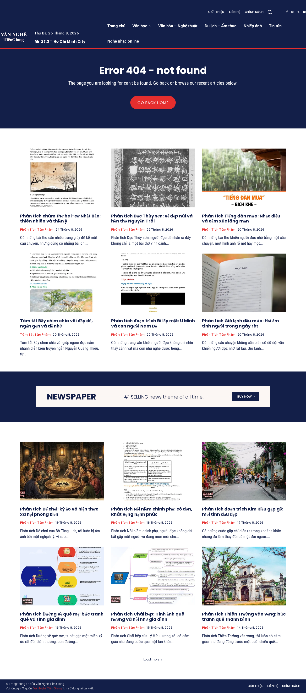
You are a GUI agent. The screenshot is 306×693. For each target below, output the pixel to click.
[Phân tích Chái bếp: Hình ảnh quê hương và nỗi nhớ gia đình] (153, 576)
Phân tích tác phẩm (37, 230)
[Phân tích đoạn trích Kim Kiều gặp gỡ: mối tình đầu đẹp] (244, 471)
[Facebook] (287, 12)
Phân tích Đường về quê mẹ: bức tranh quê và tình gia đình (62, 616)
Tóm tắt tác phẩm (35, 335)
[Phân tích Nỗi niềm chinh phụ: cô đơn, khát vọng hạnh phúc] (153, 471)
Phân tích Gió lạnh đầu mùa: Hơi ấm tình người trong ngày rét (240, 323)
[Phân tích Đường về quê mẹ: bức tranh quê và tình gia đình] (62, 576)
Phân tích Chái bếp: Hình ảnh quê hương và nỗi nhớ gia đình (147, 616)
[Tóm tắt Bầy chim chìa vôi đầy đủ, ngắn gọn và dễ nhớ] (62, 283)
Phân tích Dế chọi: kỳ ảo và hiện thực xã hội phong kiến (59, 511)
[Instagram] (292, 12)
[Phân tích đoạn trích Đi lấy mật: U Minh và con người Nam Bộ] (153, 283)
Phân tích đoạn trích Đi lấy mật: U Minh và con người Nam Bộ (153, 323)
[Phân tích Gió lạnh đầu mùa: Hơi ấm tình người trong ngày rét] (244, 283)
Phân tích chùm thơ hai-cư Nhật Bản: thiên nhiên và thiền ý (60, 218)
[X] (298, 12)
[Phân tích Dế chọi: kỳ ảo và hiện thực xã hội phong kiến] (62, 471)
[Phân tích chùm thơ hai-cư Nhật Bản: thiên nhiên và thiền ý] (62, 178)
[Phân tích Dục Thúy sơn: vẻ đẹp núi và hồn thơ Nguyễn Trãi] (153, 178)
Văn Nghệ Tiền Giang (47, 688)
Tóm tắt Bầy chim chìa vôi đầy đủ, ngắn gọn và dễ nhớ (56, 323)
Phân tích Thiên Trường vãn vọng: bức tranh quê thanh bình (244, 616)
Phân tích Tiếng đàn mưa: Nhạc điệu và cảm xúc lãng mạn (241, 218)
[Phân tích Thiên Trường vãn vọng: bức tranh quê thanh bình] (244, 576)
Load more (151, 659)
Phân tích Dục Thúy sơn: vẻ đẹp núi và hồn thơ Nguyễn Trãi (152, 218)
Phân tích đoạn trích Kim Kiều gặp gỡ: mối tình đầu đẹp (242, 511)
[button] (269, 12)
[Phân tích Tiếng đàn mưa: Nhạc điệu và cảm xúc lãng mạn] (244, 178)
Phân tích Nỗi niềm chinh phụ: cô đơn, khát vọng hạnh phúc (151, 511)
